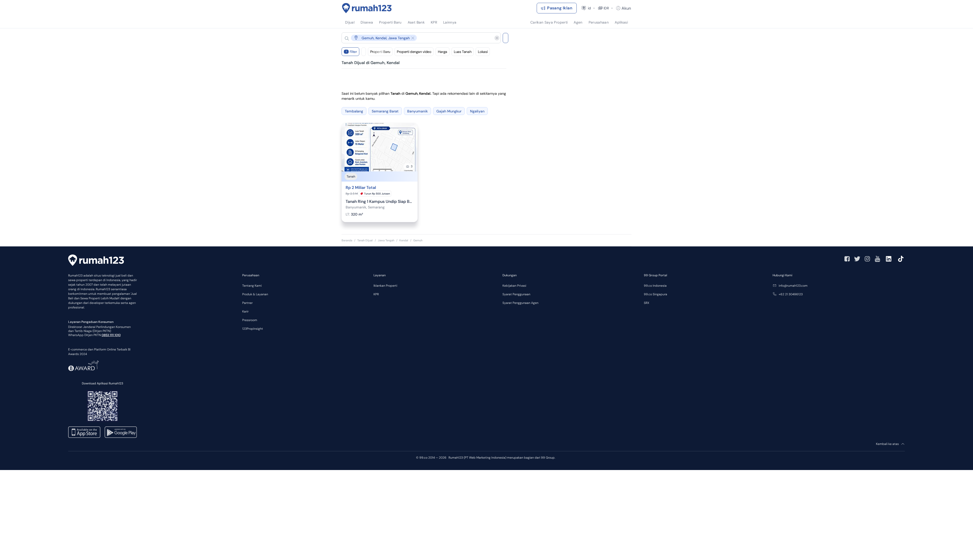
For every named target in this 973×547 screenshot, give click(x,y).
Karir (245, 311)
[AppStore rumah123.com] (84, 432)
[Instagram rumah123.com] (867, 259)
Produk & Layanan (255, 294)
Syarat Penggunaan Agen (520, 303)
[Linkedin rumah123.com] (889, 259)
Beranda (347, 240)
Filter (351, 51)
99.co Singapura (655, 294)
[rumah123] (96, 261)
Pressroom (249, 320)
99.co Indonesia (655, 286)
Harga (442, 51)
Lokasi (483, 51)
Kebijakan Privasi (514, 286)
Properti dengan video (414, 51)
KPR (376, 294)
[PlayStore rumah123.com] (121, 432)
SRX (646, 303)
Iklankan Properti (385, 286)
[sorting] (363, 51)
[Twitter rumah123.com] (857, 259)
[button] (417, 38)
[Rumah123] (367, 8)
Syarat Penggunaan (516, 294)
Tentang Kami (252, 286)
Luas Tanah (463, 51)
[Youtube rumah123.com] (877, 259)
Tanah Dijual (365, 240)
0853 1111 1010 (111, 335)
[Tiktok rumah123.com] (901, 259)
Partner (247, 303)
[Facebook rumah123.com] (847, 259)
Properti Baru (380, 51)
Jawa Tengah (386, 240)
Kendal (403, 240)
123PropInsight (252, 329)
